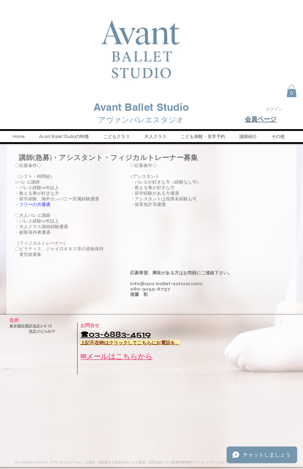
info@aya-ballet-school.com (166, 283)
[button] (291, 91)
